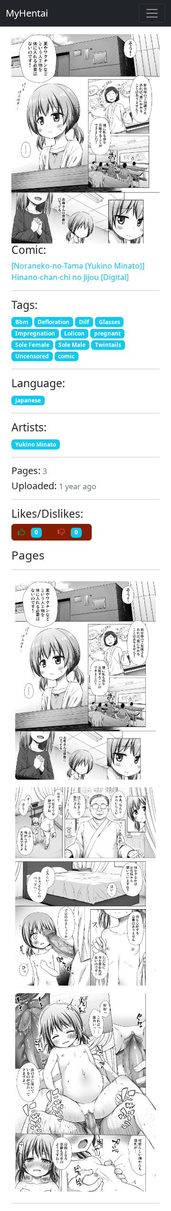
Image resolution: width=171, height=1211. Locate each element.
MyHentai (27, 13)
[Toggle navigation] (152, 13)
